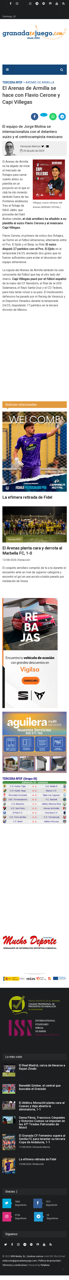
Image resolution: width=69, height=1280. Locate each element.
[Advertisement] (34, 354)
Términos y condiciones (14, 1265)
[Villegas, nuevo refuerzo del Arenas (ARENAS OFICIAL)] (49, 179)
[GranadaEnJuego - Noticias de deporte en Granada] (34, 32)
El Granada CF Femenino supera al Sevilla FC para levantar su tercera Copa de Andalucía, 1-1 (42, 1139)
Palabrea (45, 1265)
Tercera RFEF (12, 82)
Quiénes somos (35, 1256)
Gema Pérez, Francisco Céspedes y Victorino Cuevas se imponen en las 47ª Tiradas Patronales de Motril (42, 1122)
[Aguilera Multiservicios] (34, 742)
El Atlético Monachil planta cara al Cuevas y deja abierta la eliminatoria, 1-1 (42, 1106)
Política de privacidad (49, 1260)
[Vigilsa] (34, 653)
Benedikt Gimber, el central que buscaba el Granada (40, 1087)
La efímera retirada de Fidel (27, 497)
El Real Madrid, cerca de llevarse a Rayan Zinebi (42, 1067)
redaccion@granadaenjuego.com (19, 1260)
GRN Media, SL (17, 1256)
